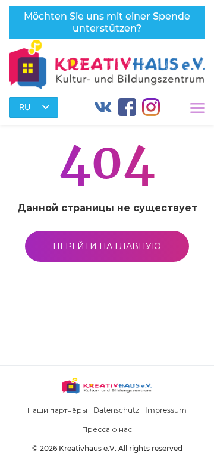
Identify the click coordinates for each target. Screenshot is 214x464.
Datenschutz (116, 410)
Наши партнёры (57, 410)
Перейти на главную (107, 246)
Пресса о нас (107, 429)
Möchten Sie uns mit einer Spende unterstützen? (107, 22)
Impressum (166, 410)
